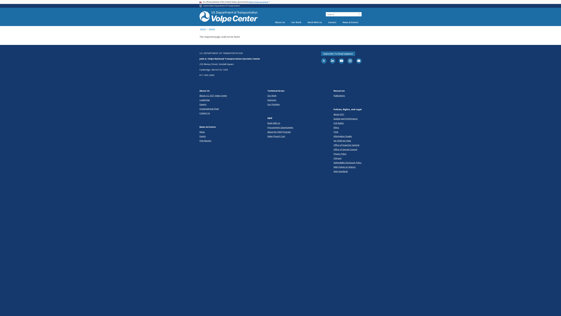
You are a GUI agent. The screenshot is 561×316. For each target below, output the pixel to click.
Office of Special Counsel (345, 149)
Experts (202, 104)
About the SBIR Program (279, 131)
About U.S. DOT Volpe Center (213, 95)
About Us (280, 22)
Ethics (336, 127)
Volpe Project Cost (276, 136)
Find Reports (205, 140)
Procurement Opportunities (280, 127)
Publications (339, 95)
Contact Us (204, 113)
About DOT (339, 114)
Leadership (204, 100)
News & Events (350, 22)
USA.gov (338, 158)
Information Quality (343, 136)
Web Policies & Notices (345, 167)
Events (212, 29)
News (202, 131)
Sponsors (271, 100)
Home (203, 29)
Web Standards (341, 171)
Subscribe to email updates (338, 53)
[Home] (228, 16)
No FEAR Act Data (342, 140)
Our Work (296, 22)
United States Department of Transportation (221, 6)
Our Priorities (273, 104)
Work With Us (315, 22)
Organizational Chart (209, 108)
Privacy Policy (340, 153)
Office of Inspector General (346, 145)
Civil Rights (339, 123)
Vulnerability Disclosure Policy (347, 162)
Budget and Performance (346, 118)
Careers (332, 22)
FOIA (336, 131)
